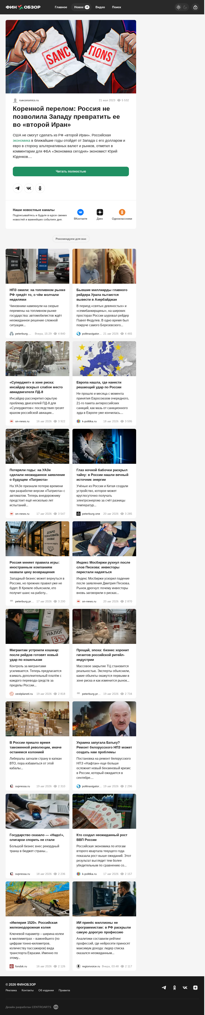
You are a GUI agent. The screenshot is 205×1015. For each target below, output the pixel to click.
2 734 (128, 693)
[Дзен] (195, 988)
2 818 (61, 693)
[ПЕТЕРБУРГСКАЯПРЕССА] (11, 601)
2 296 (128, 786)
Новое (81, 7)
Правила (64, 990)
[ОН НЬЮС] (11, 421)
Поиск (116, 7)
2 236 (61, 873)
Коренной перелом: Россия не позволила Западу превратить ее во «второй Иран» (66, 116)
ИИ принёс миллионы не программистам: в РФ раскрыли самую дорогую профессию (103, 927)
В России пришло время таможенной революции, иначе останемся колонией (35, 747)
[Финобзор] (23, 7)
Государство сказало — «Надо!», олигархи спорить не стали (37, 837)
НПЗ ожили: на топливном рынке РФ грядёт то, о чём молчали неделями (37, 294)
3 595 (128, 421)
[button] (17, 188)
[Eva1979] (15, 100)
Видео (100, 7)
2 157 (128, 873)
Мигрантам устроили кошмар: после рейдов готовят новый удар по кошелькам (34, 655)
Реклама (11, 990)
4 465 (128, 333)
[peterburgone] (78, 513)
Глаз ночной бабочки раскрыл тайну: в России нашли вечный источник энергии (102, 475)
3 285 (128, 513)
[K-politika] (78, 421)
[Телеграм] (164, 988)
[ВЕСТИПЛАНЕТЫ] (11, 693)
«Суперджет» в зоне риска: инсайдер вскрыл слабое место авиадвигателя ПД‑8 (36, 387)
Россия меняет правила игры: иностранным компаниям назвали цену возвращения (35, 567)
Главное (61, 7)
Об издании (46, 990)
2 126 (61, 966)
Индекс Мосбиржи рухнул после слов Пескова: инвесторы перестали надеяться (103, 567)
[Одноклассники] (175, 988)
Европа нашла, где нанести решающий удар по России (98, 385)
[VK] (185, 988)
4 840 (61, 333)
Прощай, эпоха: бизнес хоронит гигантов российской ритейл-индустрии (102, 655)
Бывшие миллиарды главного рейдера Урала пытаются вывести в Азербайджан (101, 294)
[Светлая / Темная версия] (182, 7)
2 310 (61, 786)
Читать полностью (71, 171)
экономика (21, 141)
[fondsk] (11, 966)
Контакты (28, 990)
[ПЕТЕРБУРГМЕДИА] (11, 333)
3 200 (61, 601)
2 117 (128, 966)
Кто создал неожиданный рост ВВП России (101, 837)
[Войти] (195, 7)
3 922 (61, 421)
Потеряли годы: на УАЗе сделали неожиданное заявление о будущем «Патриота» (37, 475)
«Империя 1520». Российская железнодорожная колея (33, 925)
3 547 (61, 513)
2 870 (128, 601)
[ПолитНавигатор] (78, 333)
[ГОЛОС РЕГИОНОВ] (78, 966)
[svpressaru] (11, 786)
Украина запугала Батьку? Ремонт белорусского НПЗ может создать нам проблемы (104, 747)
